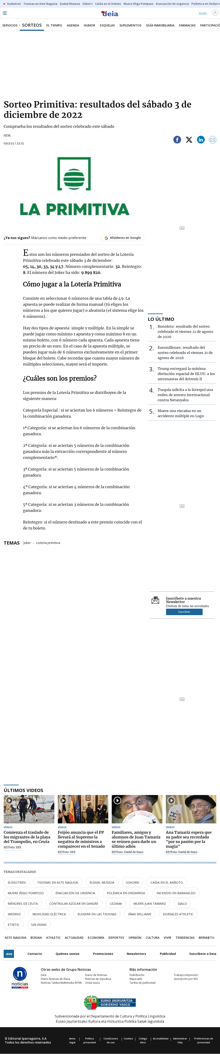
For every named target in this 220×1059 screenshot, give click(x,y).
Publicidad (168, 954)
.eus (8, 953)
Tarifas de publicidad (143, 983)
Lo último (161, 319)
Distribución (137, 975)
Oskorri (132, 882)
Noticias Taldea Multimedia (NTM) (61, 983)
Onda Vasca (92, 983)
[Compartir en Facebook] (177, 140)
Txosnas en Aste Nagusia (57, 882)
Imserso (14, 914)
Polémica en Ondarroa (126, 893)
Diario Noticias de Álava (55, 979)
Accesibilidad (160, 1038)
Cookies (128, 1038)
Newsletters (136, 954)
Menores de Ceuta (23, 904)
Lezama (116, 904)
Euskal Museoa (102, 882)
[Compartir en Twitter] (189, 140)
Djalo (182, 904)
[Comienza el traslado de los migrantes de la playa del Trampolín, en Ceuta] (29, 809)
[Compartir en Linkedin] (201, 140)
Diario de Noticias (96, 975)
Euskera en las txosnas (97, 914)
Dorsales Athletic (178, 914)
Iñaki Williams (139, 914)
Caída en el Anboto (167, 882)
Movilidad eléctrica (49, 914)
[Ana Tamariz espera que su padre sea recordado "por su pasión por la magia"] (191, 809)
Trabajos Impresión (186, 975)
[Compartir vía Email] (213, 140)
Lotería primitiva (48, 542)
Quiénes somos (67, 954)
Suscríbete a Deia (202, 954)
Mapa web (136, 979)
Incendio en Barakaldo (176, 893)
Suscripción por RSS (186, 979)
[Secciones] (4, 13)
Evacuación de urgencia (75, 893)
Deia (43, 975)
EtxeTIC (14, 925)
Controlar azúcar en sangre (73, 904)
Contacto (35, 954)
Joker (27, 542)
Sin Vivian (38, 925)
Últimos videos (23, 790)
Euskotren (17, 882)
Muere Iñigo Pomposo (26, 893)
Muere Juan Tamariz (149, 904)
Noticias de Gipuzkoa (98, 979)
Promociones (103, 954)
